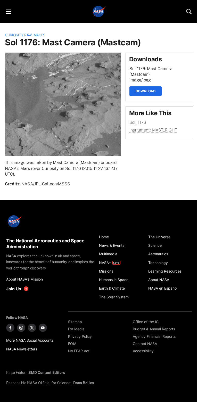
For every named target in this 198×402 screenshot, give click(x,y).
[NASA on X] (32, 328)
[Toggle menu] (8, 11)
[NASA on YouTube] (43, 328)
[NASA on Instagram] (21, 328)
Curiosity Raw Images (25, 35)
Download (145, 91)
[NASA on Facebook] (10, 328)
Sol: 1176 (137, 122)
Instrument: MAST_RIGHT (153, 130)
